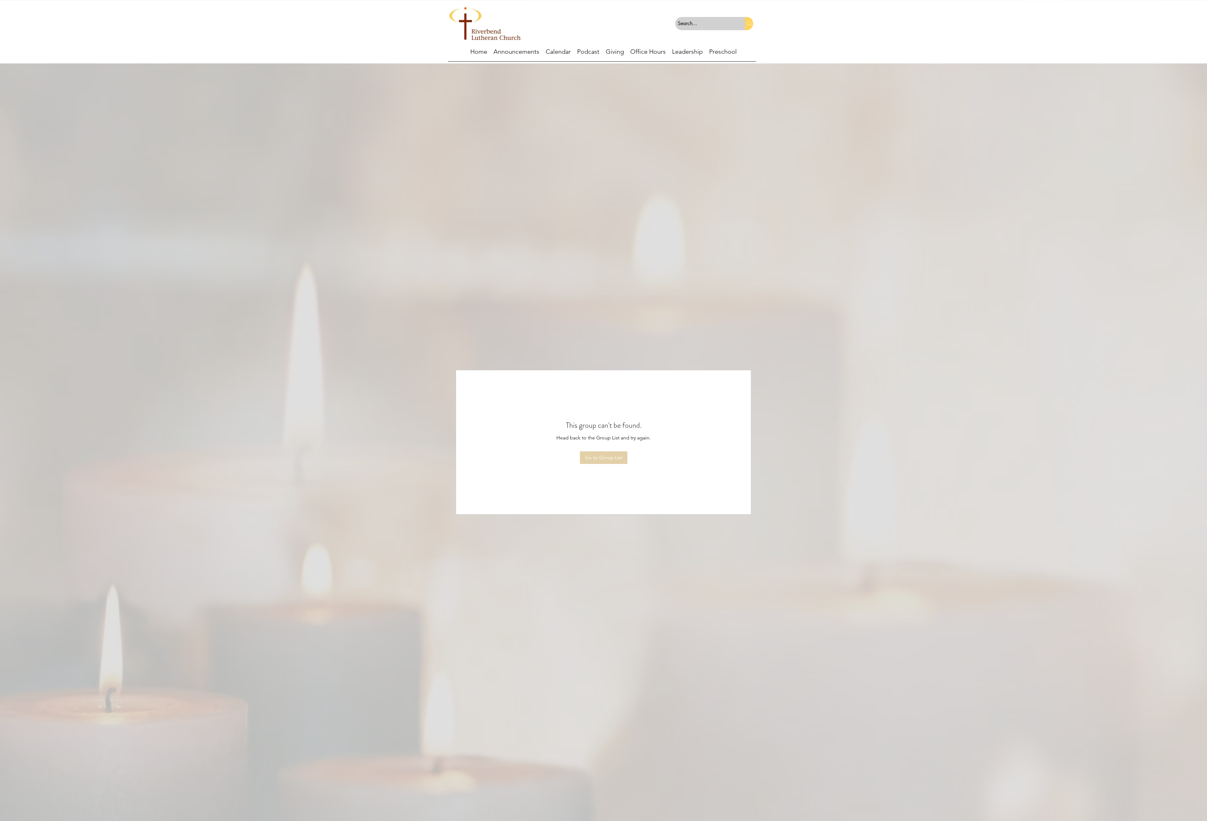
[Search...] (749, 23)
